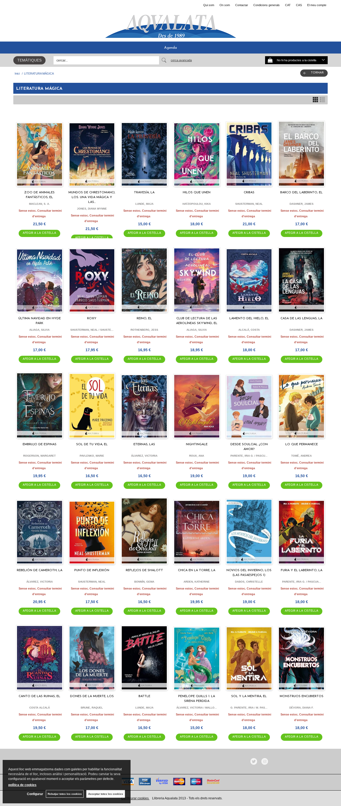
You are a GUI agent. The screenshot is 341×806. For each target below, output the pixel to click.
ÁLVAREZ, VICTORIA (144, 455)
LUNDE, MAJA (144, 203)
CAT (288, 5)
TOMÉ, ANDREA (301, 455)
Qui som (208, 5)
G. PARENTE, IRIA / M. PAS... (248, 707)
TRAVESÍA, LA (144, 192)
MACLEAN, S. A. (39, 203)
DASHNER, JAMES (302, 203)
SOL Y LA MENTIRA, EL (249, 696)
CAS (299, 5)
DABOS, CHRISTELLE (249, 581)
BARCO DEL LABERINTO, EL (301, 192)
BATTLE (144, 696)
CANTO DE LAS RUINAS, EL (39, 696)
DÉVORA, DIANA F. (301, 707)
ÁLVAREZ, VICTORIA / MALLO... (196, 707)
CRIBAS (249, 192)
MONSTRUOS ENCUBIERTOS (301, 696)
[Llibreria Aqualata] (170, 24)
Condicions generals (266, 5)
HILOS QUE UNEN (196, 192)
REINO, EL (144, 318)
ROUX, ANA (196, 455)
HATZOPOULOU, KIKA (196, 203)
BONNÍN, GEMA (144, 581)
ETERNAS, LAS (144, 444)
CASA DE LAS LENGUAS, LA (301, 318)
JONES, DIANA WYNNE (92, 208)
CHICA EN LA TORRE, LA (196, 570)
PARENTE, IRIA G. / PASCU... (248, 455)
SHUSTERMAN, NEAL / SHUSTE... (91, 329)
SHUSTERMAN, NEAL (249, 203)
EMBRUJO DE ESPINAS (39, 444)
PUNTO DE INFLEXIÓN (91, 570)
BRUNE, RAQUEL (92, 707)
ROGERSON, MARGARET (39, 455)
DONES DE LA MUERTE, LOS (92, 696)
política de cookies (22, 785)
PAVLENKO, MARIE (92, 455)
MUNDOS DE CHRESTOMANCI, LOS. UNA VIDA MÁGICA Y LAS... (91, 197)
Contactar (241, 5)
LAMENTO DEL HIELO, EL (249, 318)
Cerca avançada (181, 60)
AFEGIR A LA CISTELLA (39, 233)
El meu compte (316, 5)
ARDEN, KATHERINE (197, 581)
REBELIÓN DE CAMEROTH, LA (39, 570)
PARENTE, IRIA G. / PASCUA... (301, 581)
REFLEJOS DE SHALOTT (144, 570)
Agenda (170, 48)
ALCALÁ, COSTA (249, 329)
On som (225, 5)
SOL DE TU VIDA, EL (92, 444)
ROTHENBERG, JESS (144, 329)
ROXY (91, 318)
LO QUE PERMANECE (301, 444)
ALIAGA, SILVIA (39, 329)
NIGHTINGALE (197, 444)
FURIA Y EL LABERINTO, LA (301, 570)
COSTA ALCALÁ (39, 707)
